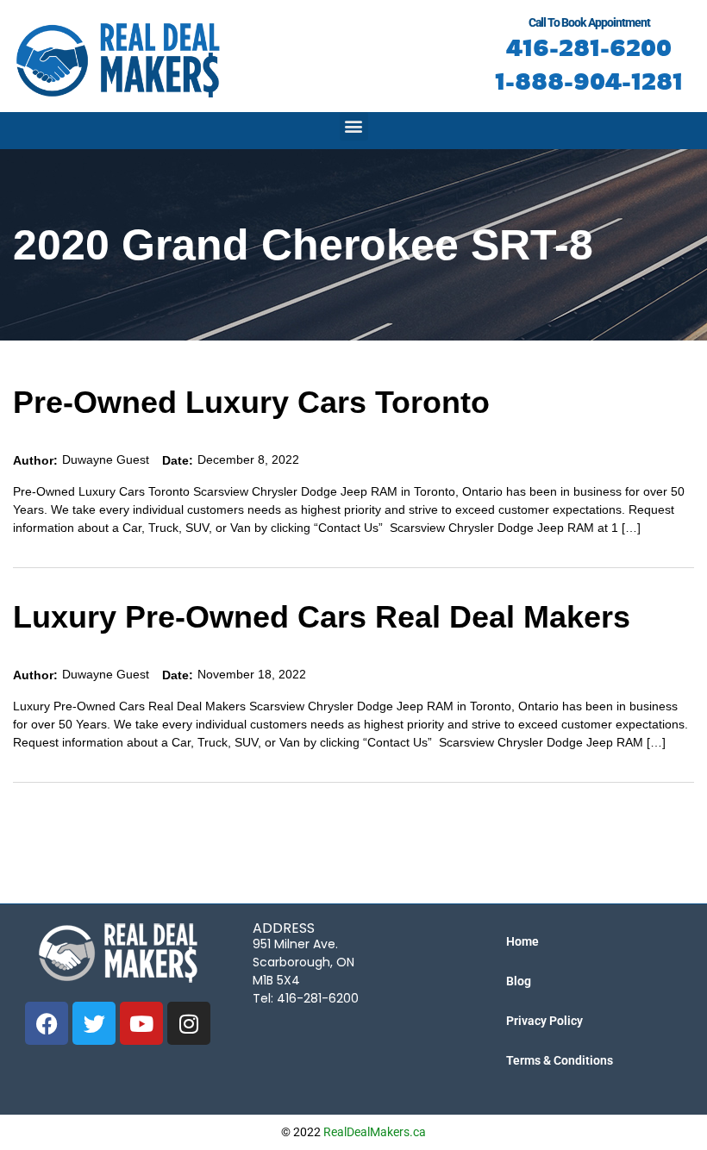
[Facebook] (46, 1023)
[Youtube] (141, 1023)
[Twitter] (94, 1023)
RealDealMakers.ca (374, 1132)
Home (522, 941)
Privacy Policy (544, 1021)
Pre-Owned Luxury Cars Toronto (251, 402)
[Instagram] (188, 1023)
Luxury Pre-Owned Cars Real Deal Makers (321, 616)
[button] (354, 126)
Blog (518, 981)
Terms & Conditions (559, 1060)
